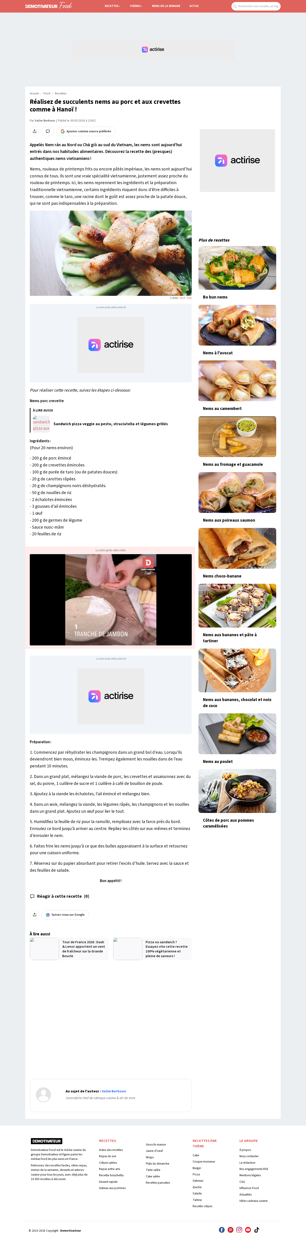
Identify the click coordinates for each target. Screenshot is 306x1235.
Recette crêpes (202, 1206)
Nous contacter (249, 1156)
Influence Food (249, 1188)
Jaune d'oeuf (154, 1151)
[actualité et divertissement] (46, 1142)
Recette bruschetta (111, 1175)
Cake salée (153, 1176)
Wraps (150, 1157)
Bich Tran (186, 298)
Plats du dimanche (157, 1163)
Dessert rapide (108, 1182)
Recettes (111, 6)
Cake (196, 1155)
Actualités (245, 1194)
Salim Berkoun (45, 120)
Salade (197, 1193)
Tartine (197, 1200)
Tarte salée (153, 1170)
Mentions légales (250, 1175)
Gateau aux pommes (112, 1188)
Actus (194, 6)
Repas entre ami (109, 1169)
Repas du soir (107, 1156)
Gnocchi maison (156, 1144)
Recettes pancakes (158, 1183)
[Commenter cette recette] (47, 131)
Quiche (197, 1187)
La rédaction (247, 1163)
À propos (245, 1150)
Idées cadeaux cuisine (253, 1201)
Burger (197, 1168)
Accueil (34, 93)
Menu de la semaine (166, 6)
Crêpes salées (108, 1163)
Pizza (196, 1174)
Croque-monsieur (204, 1161)
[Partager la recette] (34, 131)
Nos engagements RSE (253, 1169)
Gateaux (198, 1180)
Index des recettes (111, 1150)
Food (46, 93)
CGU (242, 1182)
